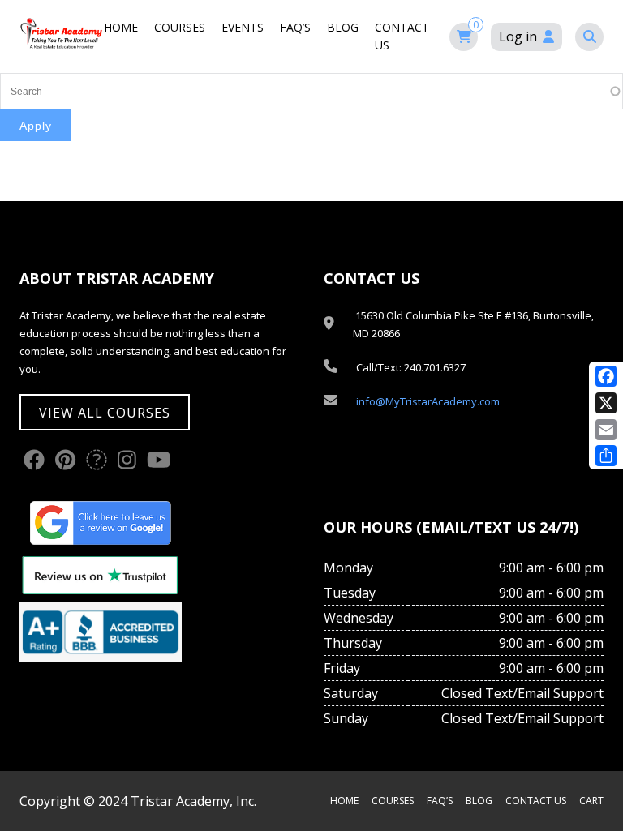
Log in (518, 36)
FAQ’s (295, 27)
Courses (179, 27)
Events (242, 27)
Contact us (535, 800)
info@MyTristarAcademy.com (428, 401)
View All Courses (104, 413)
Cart (591, 800)
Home (121, 27)
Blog (343, 27)
